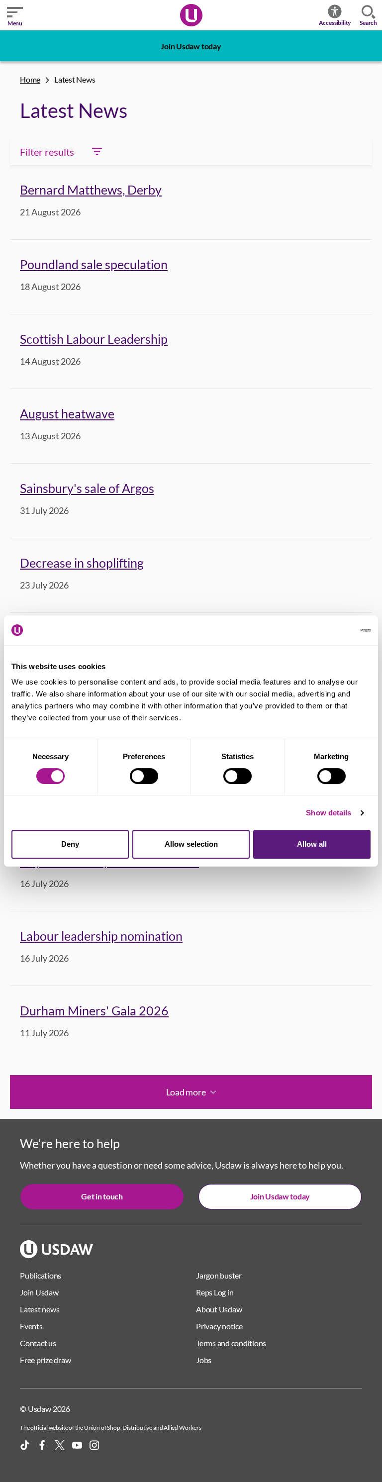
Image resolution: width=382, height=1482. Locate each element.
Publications (40, 1275)
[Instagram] (94, 1445)
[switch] (144, 776)
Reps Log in (214, 1292)
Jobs (203, 1360)
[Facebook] (42, 1445)
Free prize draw (45, 1360)
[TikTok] (25, 1445)
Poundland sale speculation (94, 264)
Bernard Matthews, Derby (91, 189)
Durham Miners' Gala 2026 (94, 1010)
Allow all (312, 844)
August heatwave (67, 413)
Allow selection (191, 844)
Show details (328, 812)
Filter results (47, 152)
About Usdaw (219, 1309)
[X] (60, 1445)
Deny (70, 844)
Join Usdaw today (191, 46)
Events (31, 1326)
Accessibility (335, 22)
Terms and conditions (231, 1343)
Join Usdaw (39, 1292)
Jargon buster (219, 1275)
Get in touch (101, 1196)
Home (30, 79)
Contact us (38, 1343)
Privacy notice (219, 1326)
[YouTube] (77, 1445)
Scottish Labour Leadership (94, 338)
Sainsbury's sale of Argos (87, 488)
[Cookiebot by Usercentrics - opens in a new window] (327, 630)
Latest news (39, 1309)
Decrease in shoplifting (82, 562)
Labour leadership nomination (101, 935)
